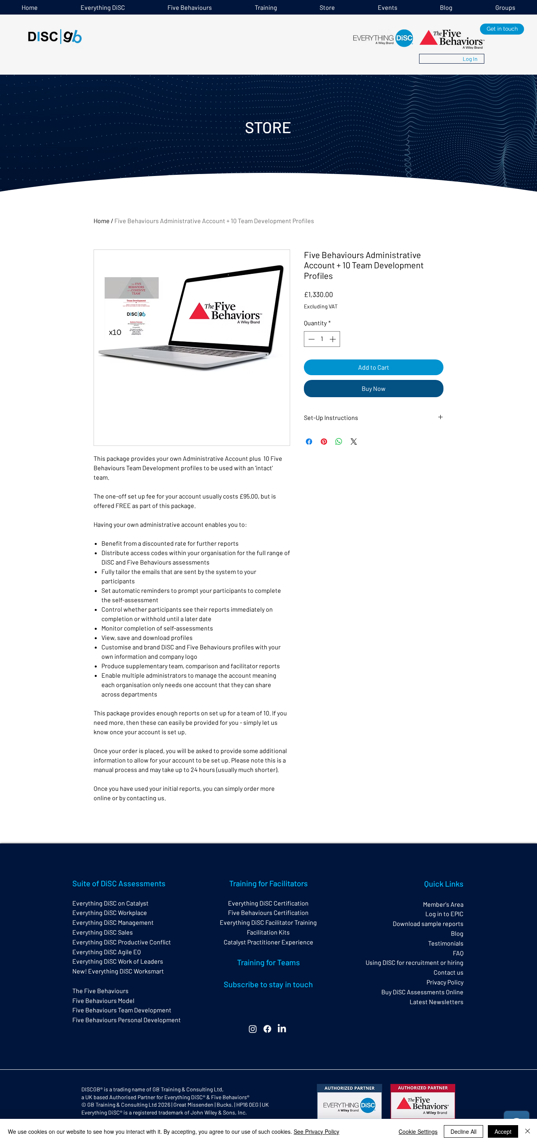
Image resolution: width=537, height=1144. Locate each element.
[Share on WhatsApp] (339, 441)
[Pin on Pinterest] (324, 441)
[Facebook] (267, 1029)
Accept (503, 1131)
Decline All (463, 1131)
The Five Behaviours (100, 990)
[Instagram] (253, 1029)
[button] (266, 7)
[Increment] (333, 339)
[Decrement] (310, 339)
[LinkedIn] (282, 1029)
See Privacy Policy (316, 1131)
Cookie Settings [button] (418, 1131)
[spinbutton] (322, 339)
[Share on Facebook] (309, 441)
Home (102, 220)
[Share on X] (354, 441)
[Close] (527, 1131)
